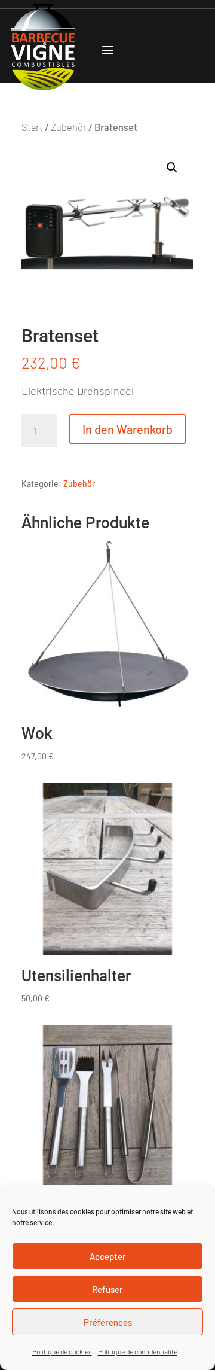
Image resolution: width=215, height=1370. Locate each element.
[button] (172, 167)
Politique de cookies (62, 1351)
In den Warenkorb (127, 429)
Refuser (107, 1289)
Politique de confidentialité (137, 1351)
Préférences (108, 1322)
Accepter (108, 1256)
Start (32, 127)
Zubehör (69, 127)
